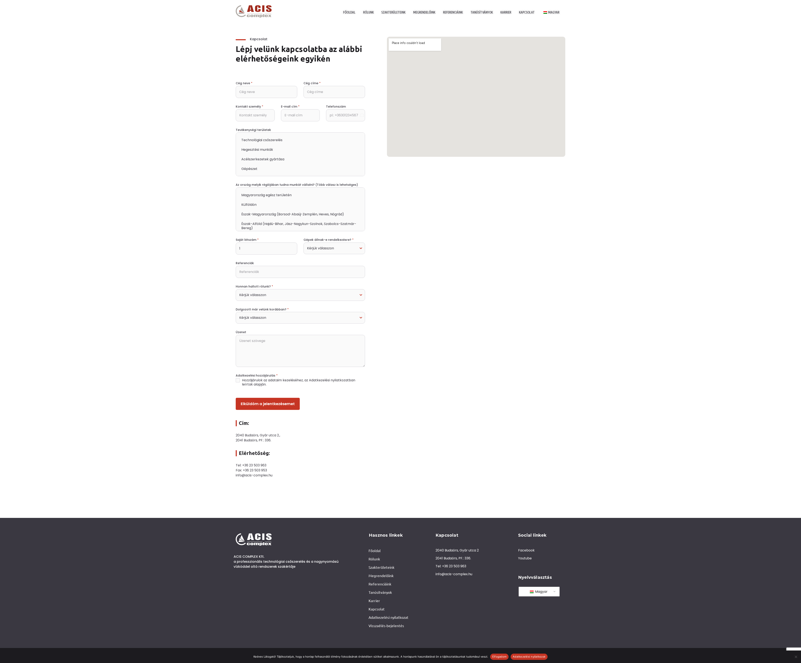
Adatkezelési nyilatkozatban (332, 380)
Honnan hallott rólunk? (254, 286)
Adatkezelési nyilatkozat (529, 656)
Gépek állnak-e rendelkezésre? (329, 240)
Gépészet (249, 168)
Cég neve (244, 83)
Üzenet (241, 332)
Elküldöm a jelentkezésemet (268, 403)
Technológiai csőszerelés (261, 140)
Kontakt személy (249, 106)
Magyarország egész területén (266, 195)
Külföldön (249, 204)
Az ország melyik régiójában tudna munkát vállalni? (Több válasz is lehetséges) (297, 185)
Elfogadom (499, 656)
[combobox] (334, 248)
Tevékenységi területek (253, 130)
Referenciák (245, 263)
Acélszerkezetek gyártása (262, 159)
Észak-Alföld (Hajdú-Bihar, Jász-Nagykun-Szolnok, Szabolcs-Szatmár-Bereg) (298, 226)
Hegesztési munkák (257, 149)
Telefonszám (336, 106)
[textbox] (330, 248)
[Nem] (796, 657)
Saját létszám (247, 240)
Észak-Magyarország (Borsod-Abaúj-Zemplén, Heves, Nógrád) (292, 214)
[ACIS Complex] (254, 11)
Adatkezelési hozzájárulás (257, 375)
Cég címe (312, 83)
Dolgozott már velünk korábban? (262, 309)
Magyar (541, 591)
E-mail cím (290, 106)
